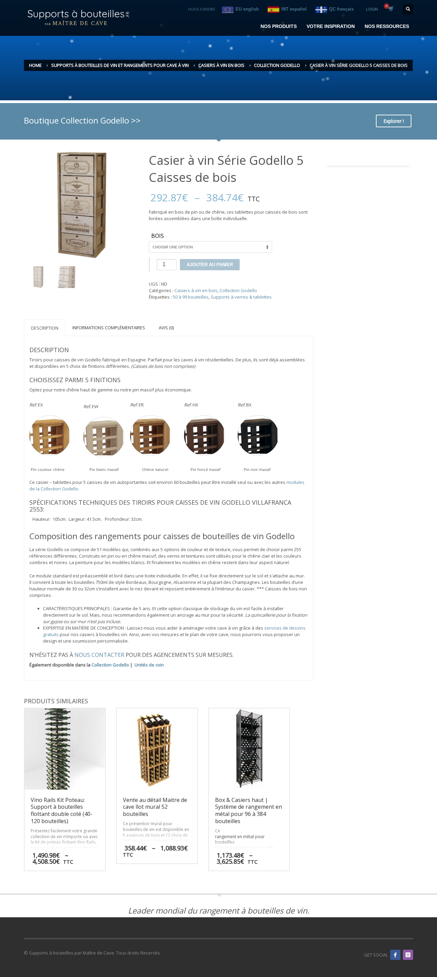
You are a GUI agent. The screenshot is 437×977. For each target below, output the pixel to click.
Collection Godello (238, 290)
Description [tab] (44, 328)
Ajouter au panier (210, 264)
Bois (157, 236)
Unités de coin (149, 665)
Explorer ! (393, 121)
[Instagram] (408, 955)
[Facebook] (395, 955)
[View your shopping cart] (390, 9)
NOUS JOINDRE (201, 9)
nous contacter (99, 655)
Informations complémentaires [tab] (108, 328)
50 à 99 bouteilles (191, 297)
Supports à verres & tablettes (241, 297)
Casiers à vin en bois (195, 290)
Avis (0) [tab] (166, 328)
